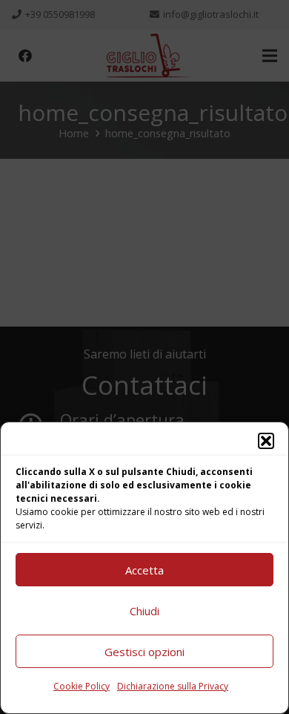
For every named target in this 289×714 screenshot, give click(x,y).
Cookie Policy (81, 686)
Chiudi (144, 610)
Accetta (144, 570)
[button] (266, 440)
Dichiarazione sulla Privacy (172, 686)
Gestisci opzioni (144, 651)
